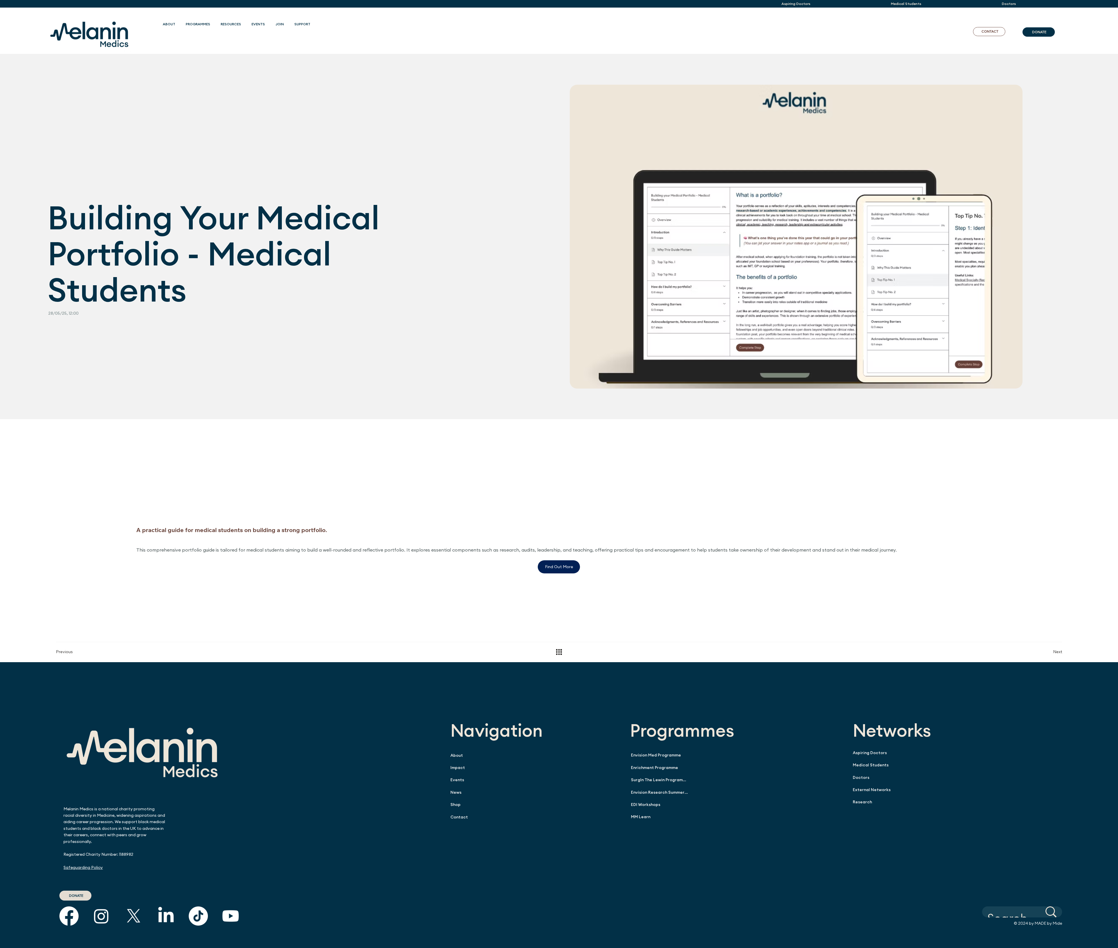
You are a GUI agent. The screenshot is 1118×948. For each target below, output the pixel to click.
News (455, 792)
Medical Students (871, 765)
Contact (459, 817)
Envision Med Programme (656, 755)
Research (862, 802)
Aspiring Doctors (870, 752)
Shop (455, 804)
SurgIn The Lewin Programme (659, 779)
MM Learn (640, 816)
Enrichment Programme (654, 767)
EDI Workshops (645, 804)
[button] (198, 24)
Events (457, 779)
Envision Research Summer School (659, 792)
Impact (457, 767)
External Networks (872, 789)
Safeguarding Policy (83, 867)
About (456, 755)
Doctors (861, 777)
